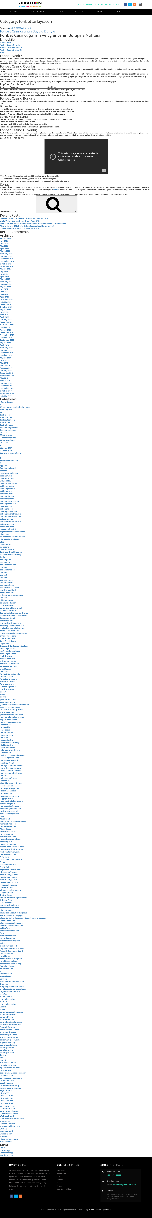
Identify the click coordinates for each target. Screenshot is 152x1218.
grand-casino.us (7, 712)
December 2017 (6, 385)
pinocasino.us (6, 910)
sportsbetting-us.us (8, 1032)
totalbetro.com (6, 1083)
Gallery (79, 12)
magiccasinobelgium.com (11, 801)
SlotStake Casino (7, 999)
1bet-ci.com (5, 415)
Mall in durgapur (7, 803)
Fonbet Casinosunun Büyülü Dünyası (28, 31)
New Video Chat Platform (11, 859)
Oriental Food (6, 900)
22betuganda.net (7, 440)
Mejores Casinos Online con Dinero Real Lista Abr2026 (24, 218)
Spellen (3, 1007)
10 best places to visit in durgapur (15, 407)
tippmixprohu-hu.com (10, 1068)
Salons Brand (6, 974)
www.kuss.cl (5, 1136)
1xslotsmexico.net (8, 430)
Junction (18, 1164)
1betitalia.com (6, 425)
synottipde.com (7, 1047)
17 (1, 412)
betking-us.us (6, 506)
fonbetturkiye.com (8, 679)
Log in (2, 1147)
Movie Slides (5, 829)
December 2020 (6, 332)
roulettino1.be (6, 968)
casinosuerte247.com (9, 587)
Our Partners (6, 902)
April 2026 (4, 248)
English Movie (6, 656)
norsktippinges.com (9, 874)
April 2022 (4, 317)
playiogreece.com (7, 920)
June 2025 (4, 274)
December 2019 (6, 352)
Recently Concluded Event (11, 951)
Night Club (4, 867)
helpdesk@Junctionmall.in (124, 1185)
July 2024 (4, 289)
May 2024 (4, 294)
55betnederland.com (9, 460)
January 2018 (5, 383)
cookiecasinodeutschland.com (13, 615)
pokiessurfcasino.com (9, 930)
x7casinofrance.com (9, 1139)
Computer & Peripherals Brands (14, 613)
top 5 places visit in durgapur (13, 1073)
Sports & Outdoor (7, 1027)
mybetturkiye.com (8, 844)
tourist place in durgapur (11, 1088)
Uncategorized (6, 1103)
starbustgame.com (8, 1034)
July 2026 (4, 241)
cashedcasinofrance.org (10, 554)
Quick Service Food (8, 946)
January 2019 (5, 370)
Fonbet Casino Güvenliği (11, 50)
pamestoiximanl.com (9, 907)
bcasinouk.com (7, 478)
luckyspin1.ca (6, 793)
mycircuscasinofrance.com (12, 847)
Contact (60, 1186)
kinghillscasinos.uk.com (11, 783)
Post (2, 933)
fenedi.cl (4, 671)
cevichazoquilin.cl (8, 590)
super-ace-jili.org (7, 1042)
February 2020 (6, 347)
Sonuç (2, 52)
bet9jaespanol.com (8, 483)
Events (59, 1183)
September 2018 (7, 375)
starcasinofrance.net (9, 1037)
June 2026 (4, 243)
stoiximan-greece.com (10, 1040)
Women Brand (6, 1131)
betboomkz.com (7, 496)
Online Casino (6, 895)
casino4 (3, 577)
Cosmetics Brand (7, 618)
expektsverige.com (8, 666)
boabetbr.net (6, 544)
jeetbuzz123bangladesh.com (12, 755)
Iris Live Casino (6, 745)
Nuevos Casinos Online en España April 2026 (19, 228)
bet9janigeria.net (7, 488)
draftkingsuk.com (8, 653)
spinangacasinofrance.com (12, 1012)
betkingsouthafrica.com (10, 514)
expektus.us (5, 669)
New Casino (5, 857)
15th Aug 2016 (6, 410)
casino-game (5, 559)
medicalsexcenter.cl (9, 811)
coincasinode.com (8, 603)
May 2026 (4, 246)
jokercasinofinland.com (10, 770)
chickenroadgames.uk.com (12, 595)
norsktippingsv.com (9, 882)
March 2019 (5, 365)
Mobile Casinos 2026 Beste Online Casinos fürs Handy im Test (27, 226)
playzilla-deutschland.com (11, 925)
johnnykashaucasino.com (11, 765)
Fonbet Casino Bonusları (11, 47)
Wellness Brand (7, 1116)
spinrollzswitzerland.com (11, 1022)
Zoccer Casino (6, 1141)
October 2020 (6, 337)
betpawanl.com (7, 526)
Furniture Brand (7, 689)
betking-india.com (8, 504)
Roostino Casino (7, 966)
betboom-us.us (6, 493)
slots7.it (3, 994)
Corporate (119, 12)
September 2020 (7, 340)
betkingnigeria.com (8, 511)
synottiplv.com (6, 1050)
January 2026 (5, 256)
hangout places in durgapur (12, 717)
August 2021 (5, 330)
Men (2, 816)
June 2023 (4, 312)
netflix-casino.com (8, 854)
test (1, 1057)
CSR (58, 1177)
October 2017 (6, 391)
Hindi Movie (5, 725)
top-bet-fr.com (6, 1075)
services (98, 12)
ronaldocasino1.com (9, 961)
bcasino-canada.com (9, 473)
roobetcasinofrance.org (10, 963)
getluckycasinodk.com (10, 707)
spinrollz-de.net (7, 1019)
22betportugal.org (8, 437)
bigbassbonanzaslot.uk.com (12, 531)
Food (61, 12)
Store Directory (106, 4)
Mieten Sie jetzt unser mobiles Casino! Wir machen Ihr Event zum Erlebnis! (33, 223)
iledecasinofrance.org (9, 742)
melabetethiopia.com (9, 813)
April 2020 (4, 345)
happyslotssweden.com (10, 722)
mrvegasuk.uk (6, 834)
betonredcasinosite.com (10, 516)
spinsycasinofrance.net (10, 1024)
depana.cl (4, 643)
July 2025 (4, 271)
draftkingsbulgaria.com (10, 651)
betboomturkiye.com (9, 501)
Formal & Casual (7, 681)
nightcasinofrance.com (10, 869)
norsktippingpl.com (8, 880)
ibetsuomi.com (6, 735)
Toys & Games (6, 1090)
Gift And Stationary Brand (11, 709)
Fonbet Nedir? (6, 42)
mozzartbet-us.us (8, 831)
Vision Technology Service (100, 1210)
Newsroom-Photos (8, 864)
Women (3, 1129)
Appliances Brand (8, 468)
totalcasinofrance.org (9, 1085)
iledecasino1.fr (6, 740)
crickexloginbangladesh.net (12, 628)
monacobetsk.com (8, 826)
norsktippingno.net (8, 877)
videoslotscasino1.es (9, 1113)
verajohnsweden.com (9, 1111)
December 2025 (6, 258)
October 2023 (6, 307)
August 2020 (5, 342)
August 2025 (5, 269)
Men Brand (5, 819)
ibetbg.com (5, 730)
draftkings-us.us (7, 648)
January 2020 (5, 350)
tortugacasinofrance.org (11, 1078)
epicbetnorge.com (8, 661)
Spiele (2, 1009)
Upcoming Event (7, 1106)
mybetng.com (6, 841)
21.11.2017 (4, 432)
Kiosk (119, 4)
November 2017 (7, 388)
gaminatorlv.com (7, 702)
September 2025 (7, 266)
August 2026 (5, 238)
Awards (3, 470)
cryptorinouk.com (8, 638)
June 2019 (4, 360)
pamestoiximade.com (9, 905)
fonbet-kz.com (6, 676)
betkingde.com (6, 509)
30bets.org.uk (6, 450)
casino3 (3, 575)
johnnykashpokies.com (10, 768)
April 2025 (4, 276)
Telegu (3, 1055)
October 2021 (6, 327)
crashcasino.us (6, 620)
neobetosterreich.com (10, 852)
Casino (3, 557)
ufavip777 (4, 1093)
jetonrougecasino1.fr (9, 760)
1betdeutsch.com (7, 420)
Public (2, 943)
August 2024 (5, 286)
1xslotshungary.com (9, 427)
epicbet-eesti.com (8, 659)
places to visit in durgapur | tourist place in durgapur (23, 918)
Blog (2, 542)
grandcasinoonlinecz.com (11, 714)
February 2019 (6, 368)
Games (3, 697)
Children (4, 597)
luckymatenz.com (8, 791)
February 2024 (6, 299)
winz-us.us (5, 1121)
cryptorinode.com (8, 636)
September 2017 (7, 393)
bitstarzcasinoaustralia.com (12, 537)
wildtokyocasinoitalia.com (12, 1118)
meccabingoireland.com (10, 808)
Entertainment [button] (38, 12)
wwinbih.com (6, 1134)
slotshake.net (6, 996)
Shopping (4, 984)
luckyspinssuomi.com (9, 796)
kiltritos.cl (4, 780)
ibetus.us (4, 737)
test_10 (3, 1060)
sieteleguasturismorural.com (13, 989)
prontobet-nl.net (7, 938)
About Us (61, 1170)
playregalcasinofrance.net (11, 923)
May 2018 (4, 378)
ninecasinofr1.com (8, 872)
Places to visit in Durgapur (11, 915)
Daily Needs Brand (8, 641)
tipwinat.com (6, 1070)
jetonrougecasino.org (9, 758)
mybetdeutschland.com (10, 839)
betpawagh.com (7, 524)
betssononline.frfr (8, 529)
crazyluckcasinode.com (10, 623)
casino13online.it (7, 570)
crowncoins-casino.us (9, 631)
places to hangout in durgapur (13, 913)
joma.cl (3, 775)
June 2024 (4, 292)
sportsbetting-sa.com (9, 1029)
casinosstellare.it (7, 585)
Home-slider (5, 727)
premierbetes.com (8, 935)
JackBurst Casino (7, 747)
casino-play (5, 562)
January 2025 (5, 284)
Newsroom (61, 1173)
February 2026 (6, 253)
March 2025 (5, 279)
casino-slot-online (8, 564)
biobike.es (4, 534)
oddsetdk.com (6, 887)
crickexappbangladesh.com (12, 626)
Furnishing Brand (8, 686)
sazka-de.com (6, 976)
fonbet (56, 190)
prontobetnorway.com (10, 940)
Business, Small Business (11, 552)
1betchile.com (6, 417)
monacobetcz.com (8, 824)
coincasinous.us (7, 605)
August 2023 (5, 309)
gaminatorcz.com (8, 699)
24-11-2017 (4, 443)
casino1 (3, 567)
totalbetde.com (7, 1080)
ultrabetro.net (6, 1101)
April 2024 (4, 297)
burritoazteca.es (7, 549)
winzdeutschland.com (10, 1126)
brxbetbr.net (5, 547)
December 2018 (6, 373)
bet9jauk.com (6, 491)
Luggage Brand (6, 798)
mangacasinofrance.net (10, 806)
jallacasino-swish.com (10, 750)
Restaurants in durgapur (11, 958)
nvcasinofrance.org (8, 885)
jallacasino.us (6, 753)
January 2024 (5, 302)
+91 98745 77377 (114, 1175)
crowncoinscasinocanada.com (13, 633)
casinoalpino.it (6, 580)
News (2, 862)
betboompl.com (7, 498)
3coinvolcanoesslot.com (10, 453)
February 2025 (6, 281)
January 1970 (5, 396)
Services (3, 979)
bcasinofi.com (6, 476)
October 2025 (6, 264)
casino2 (3, 572)
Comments (6, 1152)
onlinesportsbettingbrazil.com (13, 897)
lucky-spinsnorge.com (9, 788)
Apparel (3, 465)
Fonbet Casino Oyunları (10, 45)
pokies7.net (5, 928)
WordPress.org (6, 1155)
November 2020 (7, 335)
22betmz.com (6, 435)
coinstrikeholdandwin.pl (11, 608)
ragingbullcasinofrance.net (12, 948)
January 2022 (5, 319)
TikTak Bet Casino (8, 1063)
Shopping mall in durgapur (12, 986)
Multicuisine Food (8, 836)
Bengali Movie (6, 481)
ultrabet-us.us (6, 1096)
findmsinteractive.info (10, 674)
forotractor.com (7, 684)
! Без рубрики (6, 402)
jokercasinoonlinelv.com (11, 773)
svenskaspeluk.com (8, 1045)
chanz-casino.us (7, 592)
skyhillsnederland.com (10, 991)
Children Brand (6, 600)
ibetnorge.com (6, 732)
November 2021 (7, 325)
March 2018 (5, 380)
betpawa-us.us (6, 519)
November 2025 (7, 261)
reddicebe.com (6, 953)
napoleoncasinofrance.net (11, 849)
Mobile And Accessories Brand (13, 821)
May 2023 (4, 314)
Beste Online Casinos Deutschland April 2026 (20, 221)
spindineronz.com (8, 1014)
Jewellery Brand (7, 763)
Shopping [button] (13, 12)
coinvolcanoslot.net (9, 610)
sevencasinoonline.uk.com (12, 981)
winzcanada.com (7, 1123)
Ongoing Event (6, 892)
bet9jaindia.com (7, 486)
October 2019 (6, 355)
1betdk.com (5, 422)
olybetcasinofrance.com (10, 890)
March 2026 (5, 251)
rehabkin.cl (5, 956)
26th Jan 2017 (6, 448)
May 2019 (4, 363)
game (2, 694)
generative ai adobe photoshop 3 (14, 704)
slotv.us (3, 1001)
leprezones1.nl (6, 786)
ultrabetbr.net (6, 1098)
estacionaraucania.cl (9, 664)
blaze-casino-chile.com (10, 539)
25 (1, 445)
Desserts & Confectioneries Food (14, 646)
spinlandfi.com (6, 1017)
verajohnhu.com (7, 1108)
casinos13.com (6, 582)
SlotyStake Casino (8, 1004)
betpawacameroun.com (10, 521)
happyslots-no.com (8, 719)
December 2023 (6, 304)
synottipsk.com (7, 1052)
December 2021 (6, 322)
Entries (5, 1150)
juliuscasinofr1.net (8, 778)
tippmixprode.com (8, 1065)
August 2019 (5, 358)
